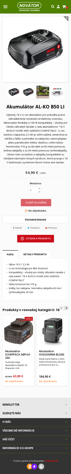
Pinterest (52, 227)
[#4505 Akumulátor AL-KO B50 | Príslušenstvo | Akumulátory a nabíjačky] (42, 92)
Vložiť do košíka (36, 202)
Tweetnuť (35, 227)
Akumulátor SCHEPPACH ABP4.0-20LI (18, 354)
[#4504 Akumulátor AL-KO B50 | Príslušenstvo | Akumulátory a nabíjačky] (28, 92)
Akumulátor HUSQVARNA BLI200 (51, 352)
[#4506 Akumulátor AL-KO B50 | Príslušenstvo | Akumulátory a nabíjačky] (57, 92)
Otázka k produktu (35, 239)
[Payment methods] (35, 466)
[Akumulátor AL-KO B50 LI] (13, 92)
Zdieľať (18, 227)
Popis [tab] (10, 254)
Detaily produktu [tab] (35, 254)
